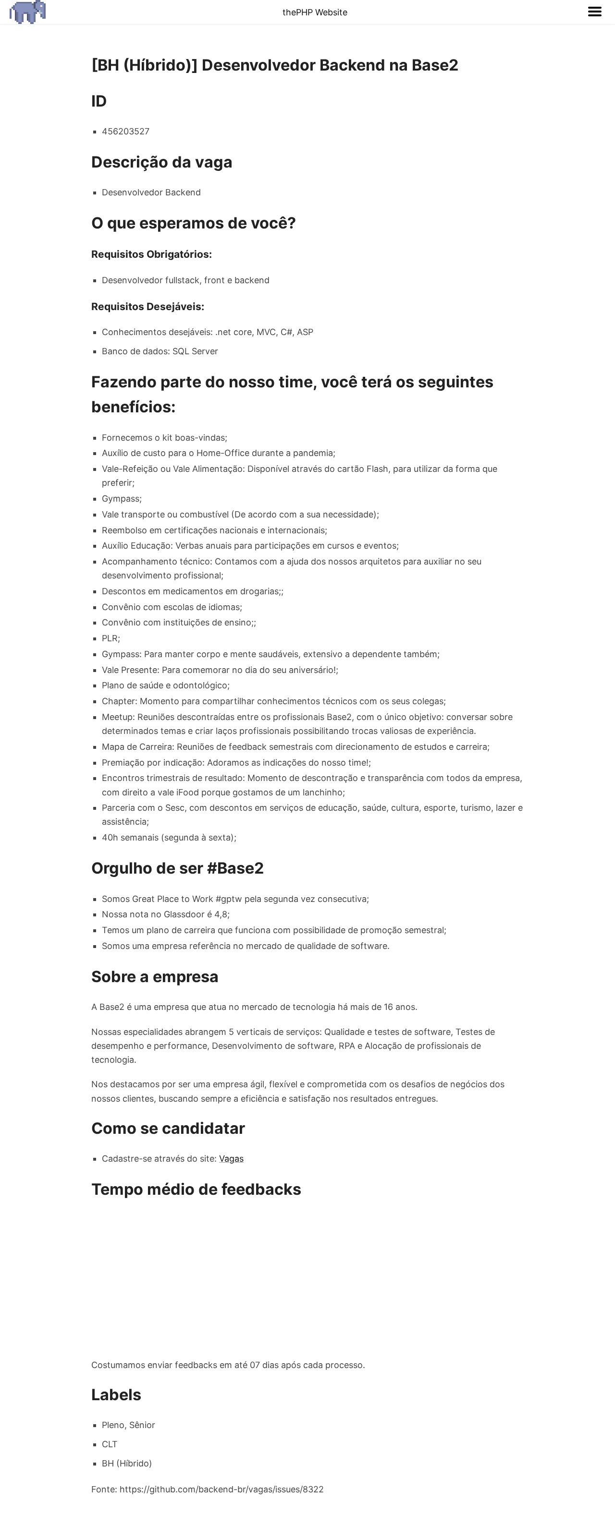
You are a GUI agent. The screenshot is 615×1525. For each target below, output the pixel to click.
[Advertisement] (307, 1280)
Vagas (231, 1158)
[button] (594, 12)
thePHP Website (315, 12)
